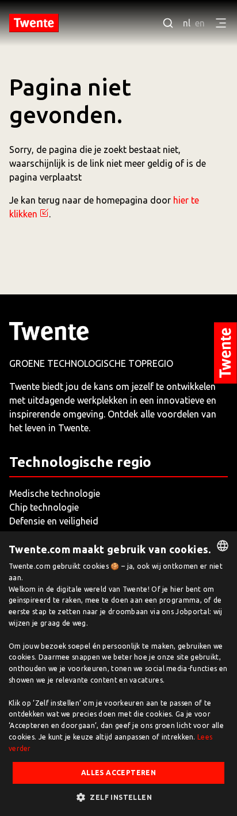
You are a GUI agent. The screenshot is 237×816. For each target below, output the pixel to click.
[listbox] (222, 545)
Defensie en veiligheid (53, 521)
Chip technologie (44, 507)
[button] (118, 797)
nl (186, 23)
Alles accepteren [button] (118, 772)
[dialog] (118, 673)
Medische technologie (54, 493)
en (200, 23)
